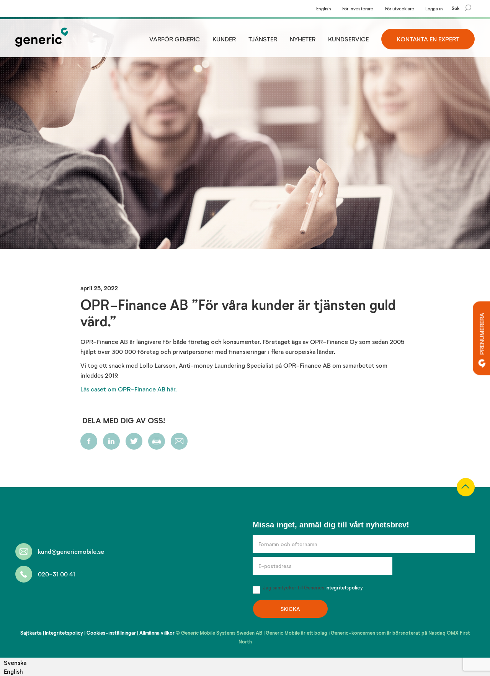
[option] (15, 671)
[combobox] (15, 662)
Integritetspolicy (64, 633)
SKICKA (290, 609)
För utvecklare (399, 8)
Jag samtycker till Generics (312, 587)
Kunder (224, 39)
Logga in (434, 8)
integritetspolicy (344, 587)
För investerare (357, 8)
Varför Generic (174, 39)
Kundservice (348, 39)
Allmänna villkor (157, 633)
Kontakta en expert (428, 39)
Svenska (15, 662)
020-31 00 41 (56, 574)
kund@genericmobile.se (71, 551)
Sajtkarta (31, 633)
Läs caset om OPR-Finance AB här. (129, 389)
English (323, 8)
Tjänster (262, 39)
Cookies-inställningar (111, 633)
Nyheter (302, 39)
